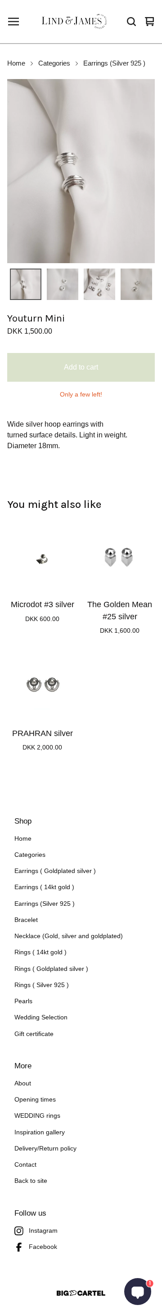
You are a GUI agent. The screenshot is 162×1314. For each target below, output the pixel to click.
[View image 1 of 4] (25, 284)
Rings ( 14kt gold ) (40, 952)
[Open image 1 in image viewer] (81, 171)
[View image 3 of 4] (99, 284)
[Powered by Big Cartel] (81, 1293)
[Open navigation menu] (13, 21)
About (22, 1083)
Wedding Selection (41, 1017)
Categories (54, 63)
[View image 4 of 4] (136, 284)
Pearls (23, 1001)
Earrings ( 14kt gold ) (44, 887)
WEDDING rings (37, 1115)
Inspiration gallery (39, 1132)
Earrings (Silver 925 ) (114, 63)
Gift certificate (34, 1034)
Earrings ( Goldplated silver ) (55, 871)
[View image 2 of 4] (62, 284)
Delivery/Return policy (45, 1148)
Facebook (43, 1246)
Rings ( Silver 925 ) (41, 985)
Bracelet (26, 920)
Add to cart (81, 367)
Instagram (43, 1230)
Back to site (30, 1180)
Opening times (35, 1099)
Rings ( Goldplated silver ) (51, 969)
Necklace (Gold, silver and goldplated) (68, 936)
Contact (25, 1164)
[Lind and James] (76, 21)
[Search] (131, 21)
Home (16, 63)
